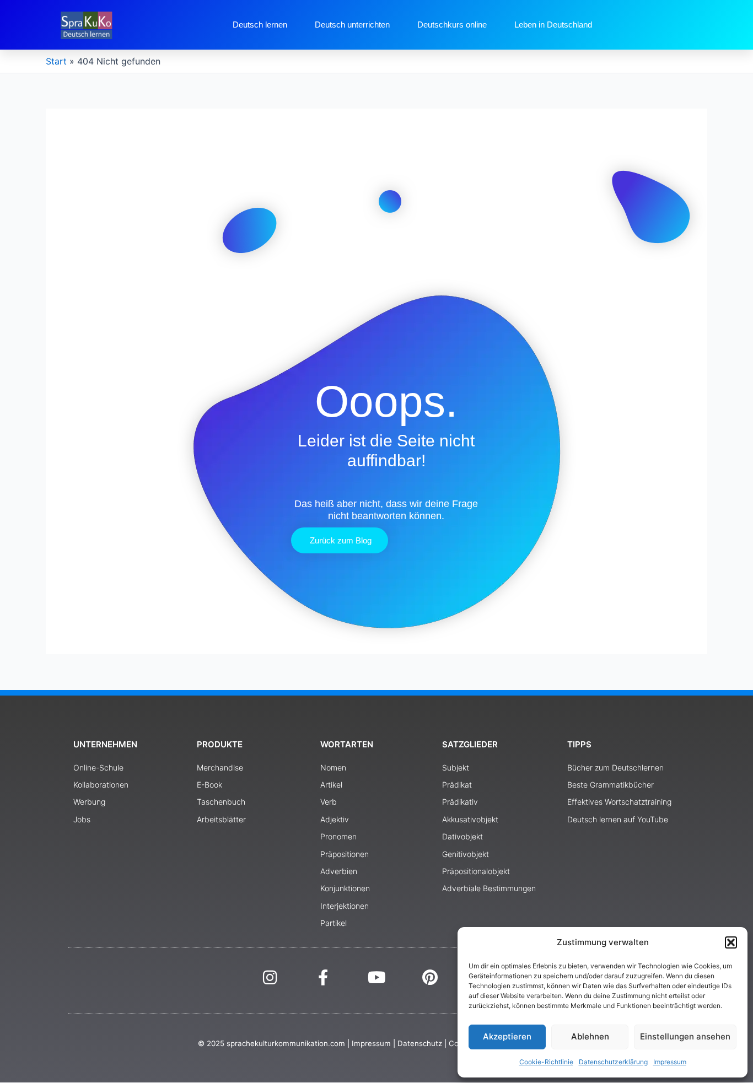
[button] (730, 942)
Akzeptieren (507, 1036)
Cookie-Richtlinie (546, 1062)
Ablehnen (590, 1036)
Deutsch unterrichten (352, 24)
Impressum (669, 1062)
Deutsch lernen (260, 24)
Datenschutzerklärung (613, 1062)
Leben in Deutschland (553, 24)
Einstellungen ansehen (685, 1036)
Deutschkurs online (452, 24)
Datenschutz (419, 1043)
